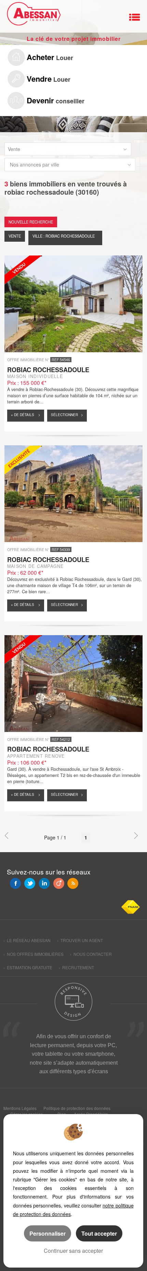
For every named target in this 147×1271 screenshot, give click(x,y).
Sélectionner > (67, 414)
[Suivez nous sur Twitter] (30, 883)
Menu (134, 17)
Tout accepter (99, 1233)
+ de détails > (25, 414)
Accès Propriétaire (91, 1114)
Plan (61, 1114)
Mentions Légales (20, 1108)
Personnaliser (47, 1233)
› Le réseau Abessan (27, 940)
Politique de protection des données (76, 1108)
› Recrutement (76, 967)
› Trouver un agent (80, 940)
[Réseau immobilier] (32, 15)
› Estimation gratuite (27, 967)
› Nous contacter (91, 954)
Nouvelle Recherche (31, 222)
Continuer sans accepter (73, 1251)
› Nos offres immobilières (33, 954)
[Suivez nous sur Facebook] (15, 883)
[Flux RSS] (73, 883)
